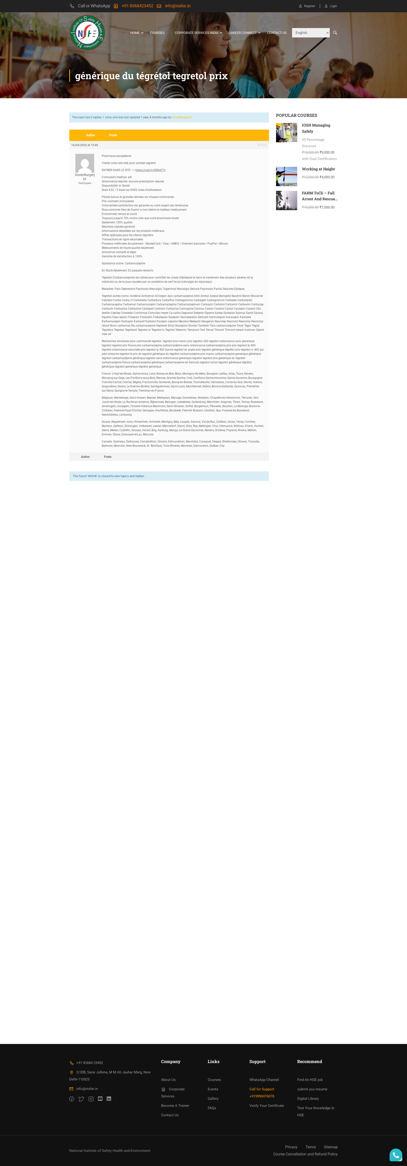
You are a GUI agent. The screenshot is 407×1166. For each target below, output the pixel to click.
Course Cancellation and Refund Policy (305, 1154)
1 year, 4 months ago (154, 117)
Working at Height (318, 168)
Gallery (213, 1098)
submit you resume (312, 1089)
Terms (310, 1147)
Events (213, 1089)
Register (309, 6)
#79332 (262, 145)
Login (333, 6)
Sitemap (331, 1147)
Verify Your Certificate (266, 1106)
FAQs (212, 1108)
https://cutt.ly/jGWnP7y (150, 170)
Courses (157, 33)
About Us (168, 1080)
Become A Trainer (175, 1106)
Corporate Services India (196, 33)
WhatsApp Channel (264, 1080)
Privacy (291, 1147)
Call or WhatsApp (94, 5)
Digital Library (308, 1098)
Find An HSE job (310, 1080)
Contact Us (276, 33)
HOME (135, 33)
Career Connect (243, 33)
